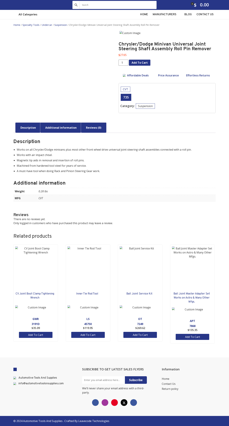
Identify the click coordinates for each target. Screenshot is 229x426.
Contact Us (169, 384)
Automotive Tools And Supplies (37, 377)
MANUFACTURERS (165, 14)
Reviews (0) (93, 127)
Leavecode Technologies (93, 421)
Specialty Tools (30, 24)
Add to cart (140, 62)
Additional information (61, 127)
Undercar (47, 24)
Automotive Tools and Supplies (43, 421)
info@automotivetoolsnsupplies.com (41, 383)
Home (16, 24)
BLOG (188, 14)
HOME (144, 14)
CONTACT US (205, 14)
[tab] (28, 127)
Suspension (60, 24)
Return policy (170, 389)
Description (28, 127)
